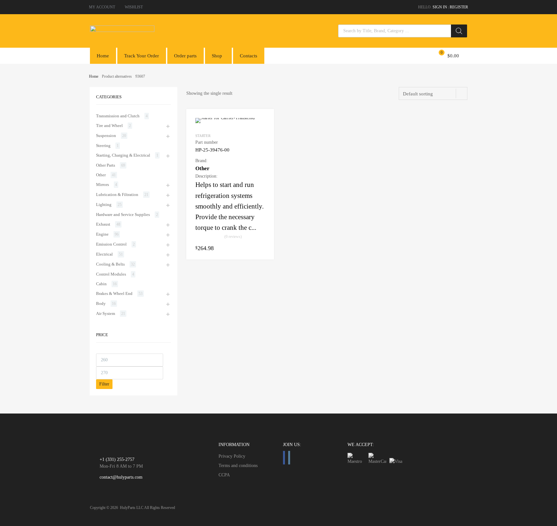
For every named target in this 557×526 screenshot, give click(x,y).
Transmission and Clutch (118, 115)
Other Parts (105, 165)
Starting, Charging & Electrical (123, 155)
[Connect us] (284, 457)
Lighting (104, 204)
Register (459, 7)
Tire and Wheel (109, 125)
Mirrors (102, 184)
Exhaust (103, 224)
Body (101, 303)
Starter (202, 136)
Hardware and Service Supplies (123, 214)
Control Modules (111, 274)
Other (101, 174)
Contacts (248, 55)
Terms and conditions (238, 465)
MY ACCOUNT (102, 7)
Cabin (101, 283)
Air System (105, 313)
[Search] (459, 30)
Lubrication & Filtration (117, 194)
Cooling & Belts (110, 264)
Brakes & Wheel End (114, 293)
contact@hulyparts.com (121, 477)
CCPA (224, 474)
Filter (104, 384)
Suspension (106, 135)
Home (103, 55)
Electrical (104, 254)
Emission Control (111, 244)
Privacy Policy (232, 456)
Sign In (440, 7)
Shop (217, 55)
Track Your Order (141, 55)
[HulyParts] (122, 30)
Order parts (185, 55)
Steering (103, 145)
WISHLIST (134, 7)
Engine (102, 234)
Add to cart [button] (261, 248)
